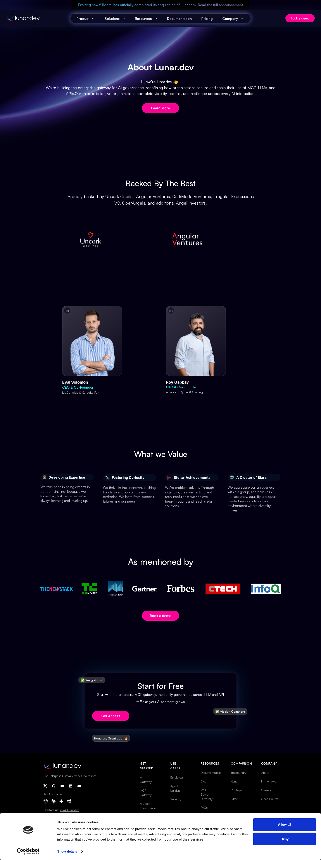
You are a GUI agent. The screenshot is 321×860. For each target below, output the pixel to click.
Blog (204, 781)
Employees (177, 777)
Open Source (269, 799)
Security (175, 799)
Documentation (179, 18)
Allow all (284, 824)
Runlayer (236, 790)
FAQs (204, 807)
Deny (284, 839)
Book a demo (300, 18)
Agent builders (175, 788)
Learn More (160, 108)
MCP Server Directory (206, 794)
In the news (268, 781)
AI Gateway (146, 780)
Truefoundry (238, 772)
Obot (234, 799)
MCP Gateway (146, 793)
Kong (234, 781)
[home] (38, 18)
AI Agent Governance (147, 806)
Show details (67, 851)
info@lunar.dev (69, 810)
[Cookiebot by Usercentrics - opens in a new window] (28, 851)
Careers (266, 790)
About (265, 772)
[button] (86, 18)
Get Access (110, 716)
